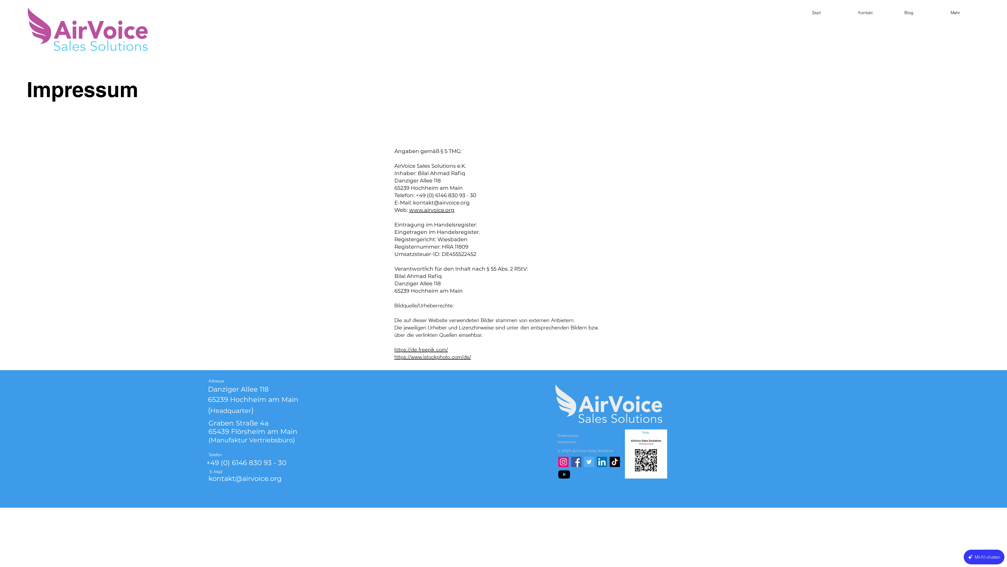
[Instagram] (563, 462)
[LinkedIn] (602, 462)
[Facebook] (576, 462)
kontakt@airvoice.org (441, 203)
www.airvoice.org (431, 210)
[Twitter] (589, 462)
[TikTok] (615, 462)
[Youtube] (564, 474)
